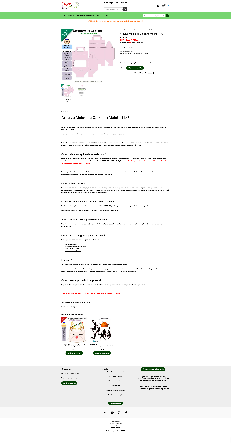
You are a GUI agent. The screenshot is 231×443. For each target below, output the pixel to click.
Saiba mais (137, 145)
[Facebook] (126, 412)
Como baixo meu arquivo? (115, 372)
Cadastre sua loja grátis (153, 369)
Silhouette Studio (71, 244)
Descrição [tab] (64, 112)
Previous (68, 99)
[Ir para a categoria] (167, 15)
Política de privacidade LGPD (115, 431)
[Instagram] (105, 412)
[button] (73, 15)
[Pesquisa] (125, 9)
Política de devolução (115, 395)
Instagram (74, 307)
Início (121, 30)
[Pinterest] (119, 412)
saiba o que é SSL (89, 271)
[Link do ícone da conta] (157, 6)
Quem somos (115, 428)
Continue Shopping (69, 383)
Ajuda (98, 15)
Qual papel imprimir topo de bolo (77, 285)
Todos (126, 30)
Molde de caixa (128, 47)
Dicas (70, 15)
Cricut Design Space (72, 249)
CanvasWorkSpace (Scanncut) (75, 246)
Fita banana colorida (115, 376)
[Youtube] (112, 412)
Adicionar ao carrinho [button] (74, 353)
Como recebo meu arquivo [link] (143, 63)
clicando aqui (85, 302)
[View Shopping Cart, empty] (163, 6)
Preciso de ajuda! (115, 403)
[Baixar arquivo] (168, 6)
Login (106, 15)
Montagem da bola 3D (115, 381)
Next (66, 101)
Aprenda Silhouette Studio (85, 15)
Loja (64, 15)
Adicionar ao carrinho (135, 68)
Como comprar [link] (129, 63)
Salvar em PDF (115, 385)
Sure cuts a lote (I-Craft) (73, 251)
